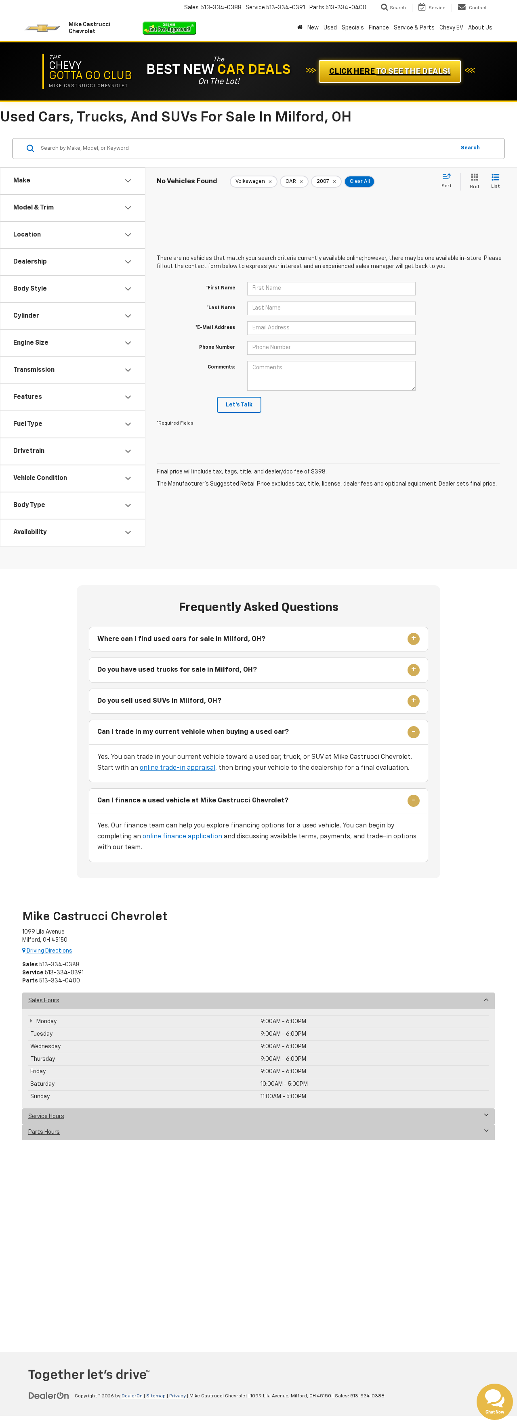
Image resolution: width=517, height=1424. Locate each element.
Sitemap (156, 1396)
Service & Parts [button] (414, 28)
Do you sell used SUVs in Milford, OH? (159, 700)
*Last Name (221, 308)
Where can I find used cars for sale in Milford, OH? (181, 639)
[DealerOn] (48, 1396)
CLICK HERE (389, 71)
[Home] (300, 28)
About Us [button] (480, 28)
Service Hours (46, 1116)
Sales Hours (43, 1000)
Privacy (177, 1396)
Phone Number (217, 347)
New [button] (313, 28)
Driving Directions (48, 951)
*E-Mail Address (215, 327)
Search (470, 148)
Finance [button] (379, 28)
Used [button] (330, 28)
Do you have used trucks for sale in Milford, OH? (177, 669)
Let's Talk (239, 405)
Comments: (221, 367)
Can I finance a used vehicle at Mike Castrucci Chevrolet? (192, 800)
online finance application (182, 836)
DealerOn (132, 1396)
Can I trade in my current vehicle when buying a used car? (193, 732)
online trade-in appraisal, (178, 768)
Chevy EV (451, 28)
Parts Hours (44, 1132)
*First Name (220, 288)
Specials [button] (353, 28)
